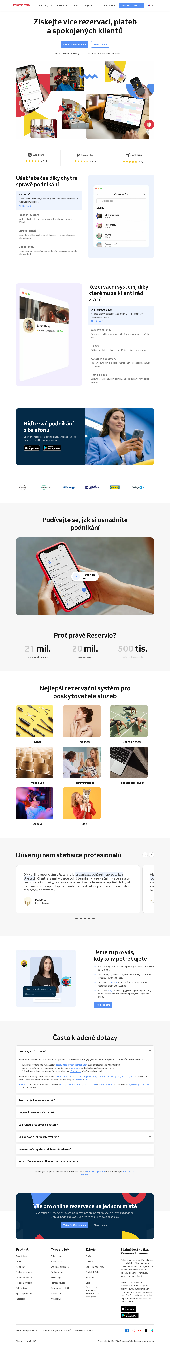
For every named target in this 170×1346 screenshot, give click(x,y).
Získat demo (22, 1256)
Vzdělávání (56, 1293)
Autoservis (56, 1298)
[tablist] (85, 889)
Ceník (18, 1261)
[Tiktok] (152, 1330)
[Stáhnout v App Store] (32, 448)
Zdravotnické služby (61, 1288)
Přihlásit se (109, 5)
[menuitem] (46, 5)
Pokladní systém (24, 1282)
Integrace (20, 1298)
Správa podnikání (24, 1293)
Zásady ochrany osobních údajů (56, 1330)
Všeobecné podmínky (26, 1330)
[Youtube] (139, 1330)
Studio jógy (56, 1277)
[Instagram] (133, 1330)
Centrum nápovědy (95, 1267)
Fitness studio (58, 1282)
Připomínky (21, 1288)
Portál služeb (92, 1272)
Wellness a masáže (60, 1267)
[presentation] (151, 5)
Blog (88, 1282)
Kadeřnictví (56, 1261)
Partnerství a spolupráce (92, 1295)
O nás (88, 1256)
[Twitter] (146, 1330)
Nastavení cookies (84, 1330)
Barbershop (57, 1272)
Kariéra (89, 1261)
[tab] (76, 918)
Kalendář (20, 1267)
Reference (91, 1277)
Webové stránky (24, 1277)
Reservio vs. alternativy (91, 1289)
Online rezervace (24, 1272)
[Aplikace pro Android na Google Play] (52, 448)
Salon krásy (56, 1256)
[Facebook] (127, 1330)
